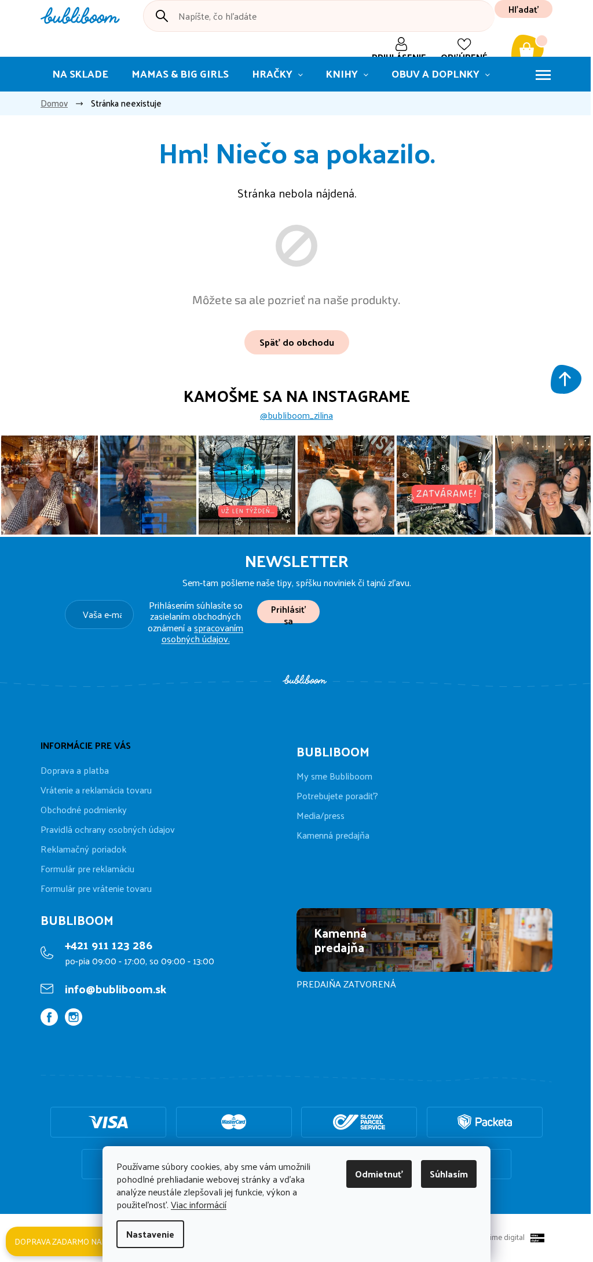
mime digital (502, 1237)
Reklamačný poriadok (83, 848)
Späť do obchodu (296, 342)
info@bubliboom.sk (115, 989)
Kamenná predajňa (332, 835)
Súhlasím (449, 1173)
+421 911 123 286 (108, 945)
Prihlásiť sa (288, 612)
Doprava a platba (75, 770)
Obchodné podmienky (84, 809)
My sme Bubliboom (334, 776)
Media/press (320, 815)
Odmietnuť (379, 1173)
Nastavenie (150, 1234)
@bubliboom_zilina (296, 415)
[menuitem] (80, 74)
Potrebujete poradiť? (337, 796)
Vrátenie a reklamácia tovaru (96, 789)
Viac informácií (198, 1204)
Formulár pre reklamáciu (87, 868)
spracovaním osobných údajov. (203, 633)
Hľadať (523, 9)
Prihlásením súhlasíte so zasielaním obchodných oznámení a (195, 622)
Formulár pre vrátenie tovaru (96, 888)
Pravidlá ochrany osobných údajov (108, 829)
